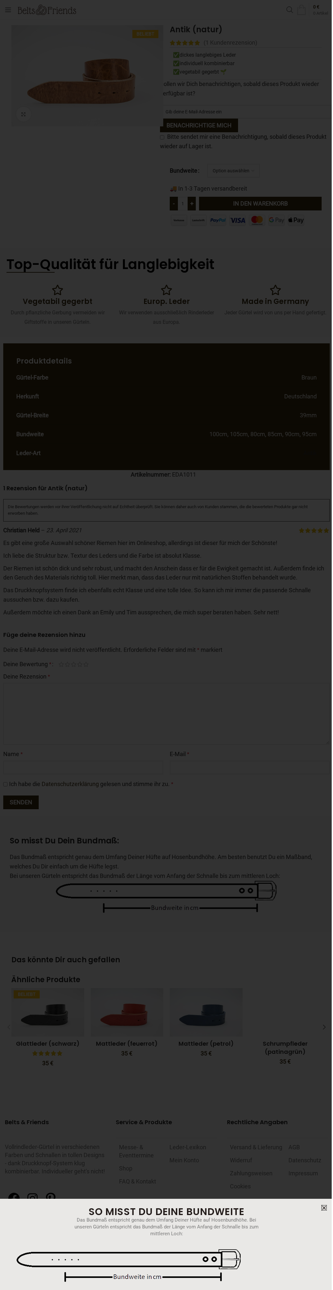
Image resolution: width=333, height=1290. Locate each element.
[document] (166, 645)
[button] (324, 1207)
